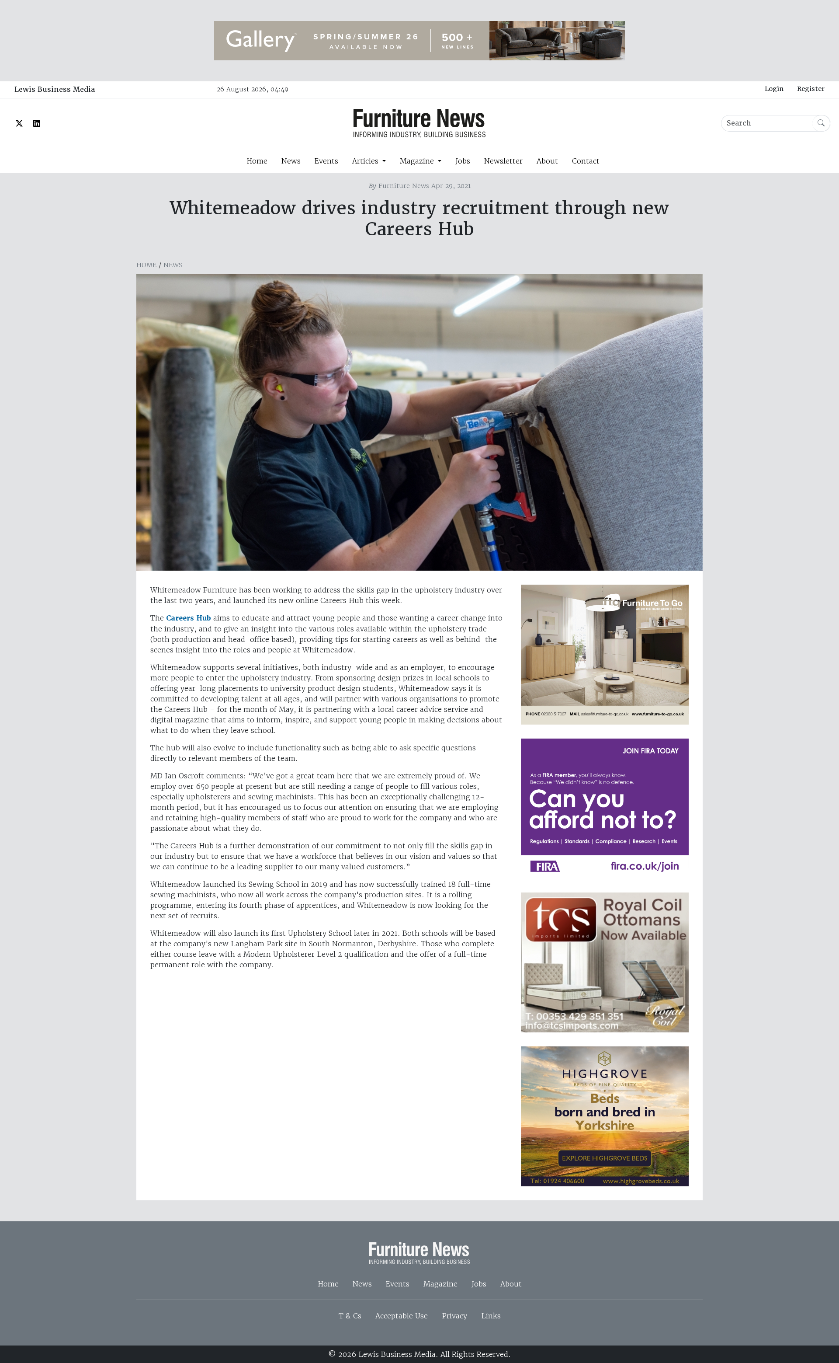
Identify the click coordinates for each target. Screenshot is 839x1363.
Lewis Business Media (54, 89)
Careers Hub (188, 618)
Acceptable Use (401, 1315)
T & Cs (350, 1315)
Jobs (462, 161)
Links (491, 1315)
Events (326, 161)
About (547, 161)
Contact (586, 161)
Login (774, 89)
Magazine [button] (418, 161)
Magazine (440, 1283)
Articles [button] (366, 161)
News (291, 161)
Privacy (454, 1315)
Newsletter (503, 161)
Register (811, 89)
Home (256, 161)
